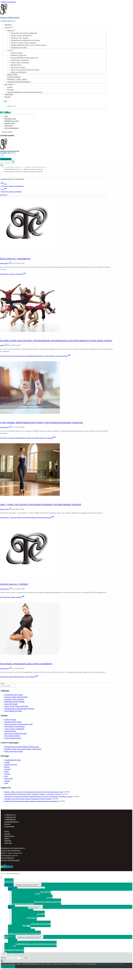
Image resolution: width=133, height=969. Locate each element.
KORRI (6, 771)
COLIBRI (7, 762)
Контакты (7, 824)
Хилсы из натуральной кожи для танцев (25, 69)
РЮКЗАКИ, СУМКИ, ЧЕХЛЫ (17, 79)
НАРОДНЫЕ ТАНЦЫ (10, 118)
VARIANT (7, 781)
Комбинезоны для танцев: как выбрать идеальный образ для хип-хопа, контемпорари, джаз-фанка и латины (38, 796)
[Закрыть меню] (1, 877)
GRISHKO (7, 769)
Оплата (9, 87)
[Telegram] (6, 112)
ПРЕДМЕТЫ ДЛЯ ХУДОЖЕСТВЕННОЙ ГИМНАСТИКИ (21, 747)
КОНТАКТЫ (9, 94)
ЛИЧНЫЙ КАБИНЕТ (14, 950)
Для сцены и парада (18, 67)
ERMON (7, 767)
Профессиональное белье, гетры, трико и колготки (29, 45)
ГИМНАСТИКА (8, 126)
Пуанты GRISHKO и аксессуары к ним (24, 57)
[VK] (9, 112)
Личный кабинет (9, 826)
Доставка (10, 89)
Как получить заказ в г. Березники (11, 190)
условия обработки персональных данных (110, 964)
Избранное (7, 840)
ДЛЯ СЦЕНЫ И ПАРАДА (12, 736)
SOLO (6, 776)
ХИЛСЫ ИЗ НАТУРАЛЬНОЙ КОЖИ (15, 733)
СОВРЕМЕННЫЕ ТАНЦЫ (11, 121)
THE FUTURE (8, 778)
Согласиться (8, 966)
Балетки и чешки (17, 53)
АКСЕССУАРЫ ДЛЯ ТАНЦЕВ (13, 751)
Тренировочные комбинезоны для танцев (25, 40)
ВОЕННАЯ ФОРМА (14, 77)
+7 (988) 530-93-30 (10, 819)
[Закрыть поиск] (4, 954)
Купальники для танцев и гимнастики (24, 33)
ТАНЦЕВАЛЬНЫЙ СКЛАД (12, 760)
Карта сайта (8, 843)
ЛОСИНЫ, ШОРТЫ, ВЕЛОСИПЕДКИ (16, 697)
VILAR (6, 783)
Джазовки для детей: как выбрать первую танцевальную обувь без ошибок (27, 799)
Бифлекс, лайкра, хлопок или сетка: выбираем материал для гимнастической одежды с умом (33, 792)
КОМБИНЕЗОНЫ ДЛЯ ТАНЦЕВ (14, 702)
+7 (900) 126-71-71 (10, 815)
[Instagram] (3, 112)
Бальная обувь (16, 65)
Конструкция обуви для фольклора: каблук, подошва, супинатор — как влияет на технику (32, 794)
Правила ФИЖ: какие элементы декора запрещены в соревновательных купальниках (31, 801)
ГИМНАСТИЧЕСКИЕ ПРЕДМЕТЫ (19, 82)
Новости (7, 838)
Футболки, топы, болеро (19, 38)
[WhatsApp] (1, 112)
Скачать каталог (7, 132)
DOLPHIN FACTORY (10, 764)
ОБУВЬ (11, 907)
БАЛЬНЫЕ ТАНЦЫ (9, 123)
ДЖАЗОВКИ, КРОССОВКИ (12, 722)
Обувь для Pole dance (18, 72)
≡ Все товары (6, 159)
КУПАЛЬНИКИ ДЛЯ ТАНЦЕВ (13, 695)
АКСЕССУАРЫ (12, 74)
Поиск (3, 683)
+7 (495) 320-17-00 (10, 817)
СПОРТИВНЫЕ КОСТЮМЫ (13, 711)
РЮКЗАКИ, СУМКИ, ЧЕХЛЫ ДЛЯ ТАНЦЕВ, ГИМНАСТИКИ (22, 749)
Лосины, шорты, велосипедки (21, 35)
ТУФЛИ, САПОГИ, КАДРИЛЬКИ (14, 729)
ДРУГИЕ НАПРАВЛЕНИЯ (11, 128)
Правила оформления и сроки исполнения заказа (24, 92)
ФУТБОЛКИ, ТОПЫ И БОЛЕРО (14, 699)
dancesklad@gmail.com (11, 822)
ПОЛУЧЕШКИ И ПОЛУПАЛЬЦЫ (14, 726)
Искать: (3, 958)
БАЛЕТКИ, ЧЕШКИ (10, 719)
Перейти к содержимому (8, 2)
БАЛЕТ (6, 116)
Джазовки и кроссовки (18, 55)
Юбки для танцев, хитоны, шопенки (23, 42)
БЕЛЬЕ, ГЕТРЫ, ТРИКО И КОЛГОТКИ (16, 706)
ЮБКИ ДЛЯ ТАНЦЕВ (10, 704)
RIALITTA (7, 774)
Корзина (8, 97)
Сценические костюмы (19, 47)
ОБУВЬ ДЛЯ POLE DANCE (12, 738)
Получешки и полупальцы (20, 60)
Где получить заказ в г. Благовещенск (12, 185)
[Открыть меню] (2, 156)
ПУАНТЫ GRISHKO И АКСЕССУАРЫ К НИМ (18, 724)
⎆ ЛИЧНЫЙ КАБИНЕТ (7, 135)
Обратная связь (9, 836)
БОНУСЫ (8, 25)
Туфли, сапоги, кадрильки (20, 62)
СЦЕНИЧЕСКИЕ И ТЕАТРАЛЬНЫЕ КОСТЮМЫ (19, 709)
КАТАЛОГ (9, 885)
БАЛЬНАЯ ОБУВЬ (10, 731)
